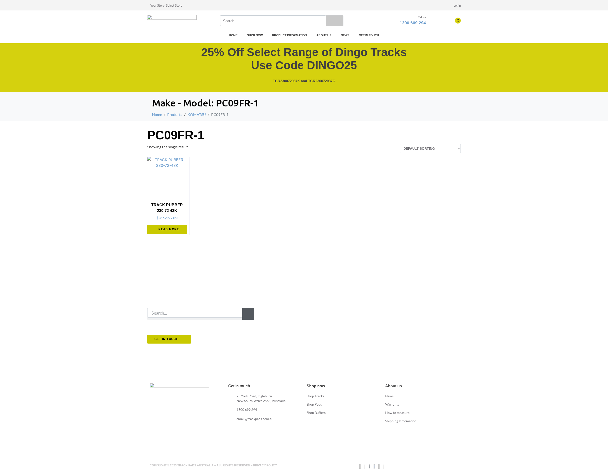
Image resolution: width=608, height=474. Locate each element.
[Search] (334, 20)
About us (323, 35)
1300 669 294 (413, 22)
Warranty (392, 404)
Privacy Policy (265, 465)
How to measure (397, 413)
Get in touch (369, 35)
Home (233, 35)
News (345, 35)
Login (457, 5)
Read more (168, 229)
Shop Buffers (316, 413)
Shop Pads (314, 404)
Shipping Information (401, 421)
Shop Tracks (315, 396)
